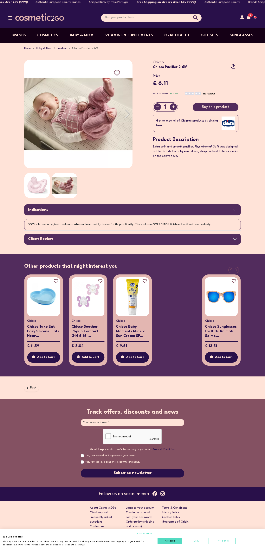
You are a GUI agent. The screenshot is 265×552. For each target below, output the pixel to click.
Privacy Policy (170, 512)
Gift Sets (209, 35)
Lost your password (139, 517)
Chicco (158, 62)
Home (27, 48)
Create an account (138, 512)
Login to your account (140, 508)
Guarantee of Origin (175, 521)
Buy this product (215, 107)
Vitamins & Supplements (129, 35)
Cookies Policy (171, 517)
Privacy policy (144, 534)
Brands (19, 35)
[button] (10, 18)
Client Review (40, 239)
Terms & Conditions (164, 449)
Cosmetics (47, 35)
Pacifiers (62, 48)
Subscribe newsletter (133, 473)
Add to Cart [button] (46, 357)
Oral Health (176, 35)
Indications (38, 210)
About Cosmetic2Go (103, 508)
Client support (99, 512)
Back (33, 387)
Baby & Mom (82, 35)
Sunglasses (241, 35)
